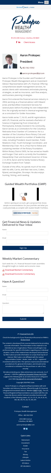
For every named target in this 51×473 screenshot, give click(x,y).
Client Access (29, 42)
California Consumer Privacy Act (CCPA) (32, 374)
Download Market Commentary (19, 270)
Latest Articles (25, 460)
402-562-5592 (28, 67)
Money (25, 454)
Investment (25, 443)
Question (5, 303)
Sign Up (23, 248)
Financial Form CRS (27, 334)
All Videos (25, 463)
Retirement (26, 440)
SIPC (40, 390)
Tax (25, 451)
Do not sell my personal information (29, 379)
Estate (25, 446)
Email (4, 238)
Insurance (25, 449)
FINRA (35, 390)
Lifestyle (26, 457)
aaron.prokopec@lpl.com (33, 73)
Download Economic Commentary (20, 274)
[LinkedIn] (27, 429)
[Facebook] (24, 429)
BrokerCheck (25, 340)
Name (4, 229)
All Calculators (26, 466)
